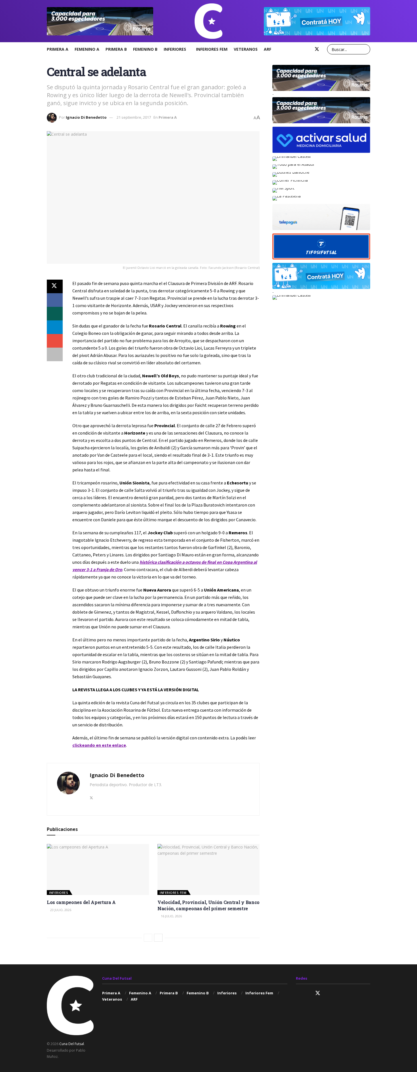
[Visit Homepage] (208, 21)
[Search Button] (365, 49)
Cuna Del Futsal (71, 1043)
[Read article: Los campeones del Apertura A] (98, 869)
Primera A (57, 49)
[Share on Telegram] (55, 327)
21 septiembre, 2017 (134, 117)
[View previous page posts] (148, 938)
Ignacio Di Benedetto (86, 117)
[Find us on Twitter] (317, 49)
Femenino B (145, 49)
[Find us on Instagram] (298, 49)
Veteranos (246, 49)
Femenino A (87, 49)
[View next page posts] (158, 938)
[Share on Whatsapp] (55, 313)
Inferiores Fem (212, 49)
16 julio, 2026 (171, 916)
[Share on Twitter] (55, 286)
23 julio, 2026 (60, 910)
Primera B (116, 49)
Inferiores (175, 49)
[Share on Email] (55, 341)
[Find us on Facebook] (307, 49)
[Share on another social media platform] (55, 354)
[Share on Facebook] (55, 300)
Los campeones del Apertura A (81, 902)
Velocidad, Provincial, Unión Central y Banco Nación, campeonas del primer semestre (208, 905)
